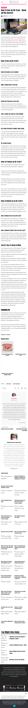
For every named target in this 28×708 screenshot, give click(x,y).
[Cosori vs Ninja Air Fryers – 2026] (7, 494)
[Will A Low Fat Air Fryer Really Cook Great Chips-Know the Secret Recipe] (7, 540)
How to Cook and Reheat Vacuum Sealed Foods (6, 576)
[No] (26, 703)
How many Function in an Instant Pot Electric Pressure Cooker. (19, 502)
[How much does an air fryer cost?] (7, 601)
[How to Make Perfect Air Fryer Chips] (20, 510)
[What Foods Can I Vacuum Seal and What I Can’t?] (7, 555)
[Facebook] (15, 388)
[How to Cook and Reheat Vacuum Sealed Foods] (7, 569)
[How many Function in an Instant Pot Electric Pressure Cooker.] (20, 494)
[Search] (25, 2)
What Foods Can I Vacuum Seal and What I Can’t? (6, 562)
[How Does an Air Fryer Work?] (7, 525)
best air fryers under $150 (17, 41)
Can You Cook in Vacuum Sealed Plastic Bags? (19, 562)
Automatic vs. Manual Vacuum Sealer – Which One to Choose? (20, 577)
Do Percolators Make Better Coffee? (7, 622)
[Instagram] (17, 468)
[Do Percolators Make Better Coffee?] (7, 615)
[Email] (25, 388)
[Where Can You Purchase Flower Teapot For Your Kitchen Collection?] (7, 585)
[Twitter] (18, 388)
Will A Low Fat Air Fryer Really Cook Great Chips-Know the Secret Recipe (7, 547)
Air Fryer (9, 383)
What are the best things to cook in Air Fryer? (20, 532)
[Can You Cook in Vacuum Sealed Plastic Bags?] (20, 555)
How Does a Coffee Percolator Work (18, 607)
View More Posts (14, 400)
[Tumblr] (25, 423)
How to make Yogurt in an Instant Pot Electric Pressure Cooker (6, 517)
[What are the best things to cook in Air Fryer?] (20, 525)
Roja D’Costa (14, 398)
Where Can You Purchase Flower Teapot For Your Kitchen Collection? (6, 593)
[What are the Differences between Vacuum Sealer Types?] (20, 540)
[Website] (20, 423)
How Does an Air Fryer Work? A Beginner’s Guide (7, 486)
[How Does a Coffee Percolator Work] (20, 601)
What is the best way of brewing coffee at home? (19, 622)
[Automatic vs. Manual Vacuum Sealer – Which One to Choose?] (20, 569)
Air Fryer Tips (16, 383)
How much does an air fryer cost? (7, 607)
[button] (26, 693)
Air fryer (4, 7)
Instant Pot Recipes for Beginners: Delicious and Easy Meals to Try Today (19, 477)
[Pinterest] (22, 388)
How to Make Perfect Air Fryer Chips (19, 516)
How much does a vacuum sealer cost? (19, 592)
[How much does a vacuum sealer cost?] (20, 585)
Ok (14, 706)
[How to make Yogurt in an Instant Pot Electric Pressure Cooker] (7, 510)
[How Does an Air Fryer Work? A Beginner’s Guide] (7, 480)
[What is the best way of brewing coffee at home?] (20, 615)
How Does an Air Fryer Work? (7, 531)
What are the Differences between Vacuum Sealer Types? (19, 547)
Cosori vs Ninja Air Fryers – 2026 (6, 501)
